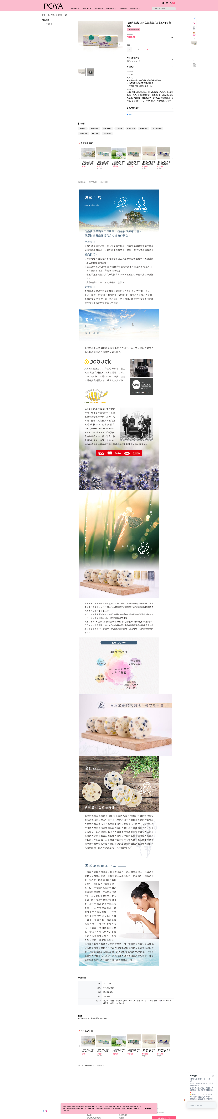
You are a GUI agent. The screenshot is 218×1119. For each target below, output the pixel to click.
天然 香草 (95, 133)
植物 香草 (83, 128)
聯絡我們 (121, 1118)
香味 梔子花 (107, 128)
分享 (130, 114)
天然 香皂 (119, 128)
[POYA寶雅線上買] (54, 6)
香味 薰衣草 (144, 128)
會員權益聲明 (123, 1115)
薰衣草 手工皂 (157, 128)
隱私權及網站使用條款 (94, 1118)
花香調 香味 (107, 133)
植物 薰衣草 (84, 133)
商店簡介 (89, 1115)
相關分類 (82, 124)
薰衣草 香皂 (131, 128)
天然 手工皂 (95, 128)
